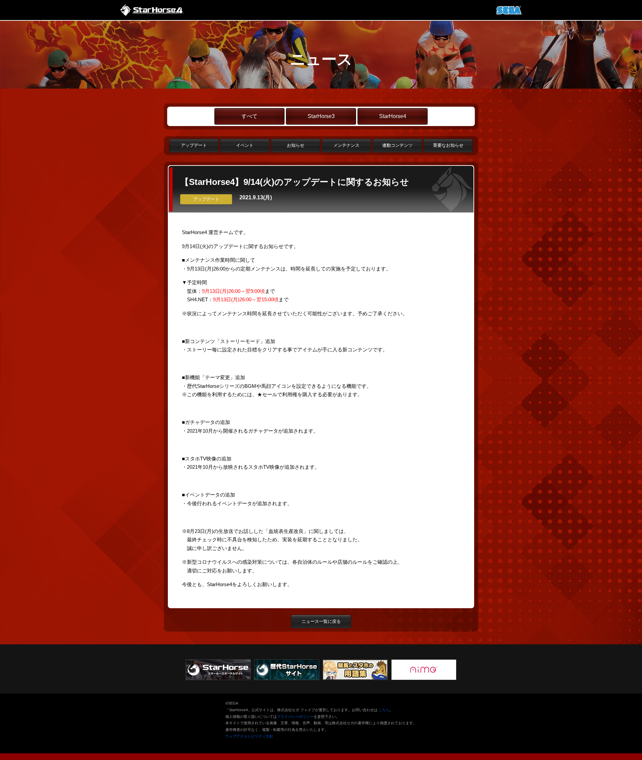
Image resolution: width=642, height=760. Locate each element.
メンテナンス (346, 145)
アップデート (194, 145)
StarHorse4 (392, 116)
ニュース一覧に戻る (321, 621)
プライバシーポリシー (295, 717)
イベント (244, 145)
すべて (249, 116)
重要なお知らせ (448, 145)
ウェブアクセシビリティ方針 (249, 736)
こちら (384, 710)
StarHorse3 (321, 116)
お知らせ (295, 145)
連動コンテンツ (397, 145)
